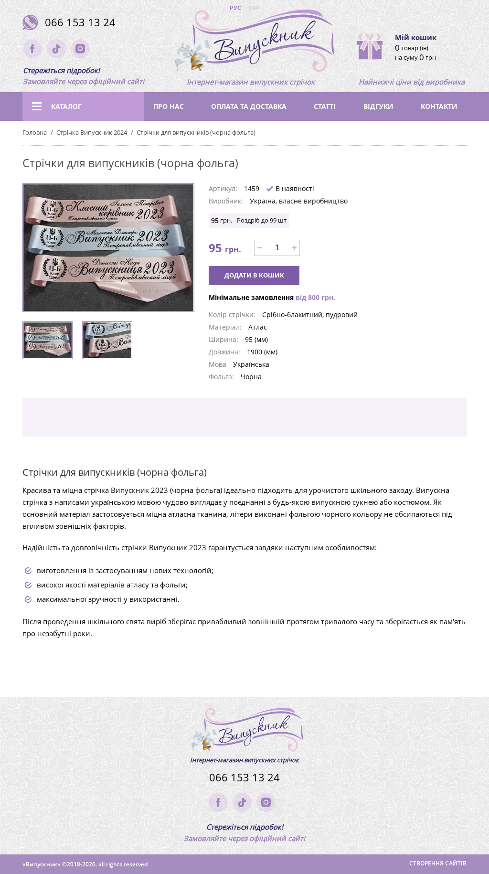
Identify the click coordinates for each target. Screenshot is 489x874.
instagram (80, 48)
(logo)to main (250, 43)
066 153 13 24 (80, 22)
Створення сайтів (438, 863)
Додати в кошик (254, 275)
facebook (32, 48)
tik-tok (56, 48)
